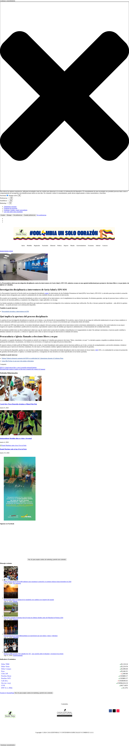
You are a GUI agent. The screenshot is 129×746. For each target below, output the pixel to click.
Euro (3, 671)
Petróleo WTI (6, 678)
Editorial (52, 245)
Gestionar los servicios (10, 208)
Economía (91, 245)
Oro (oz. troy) (6, 683)
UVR (3, 685)
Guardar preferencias (30, 215)
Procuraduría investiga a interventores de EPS (15, 311)
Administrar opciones (10, 206)
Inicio (23, 245)
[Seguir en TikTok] (117, 710)
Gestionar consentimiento (8, 745)
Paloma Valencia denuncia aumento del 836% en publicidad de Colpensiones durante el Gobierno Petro (32, 358)
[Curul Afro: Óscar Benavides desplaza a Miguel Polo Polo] (21, 400)
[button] (64, 96)
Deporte (66, 245)
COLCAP (4, 674)
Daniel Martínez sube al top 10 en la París (13, 449)
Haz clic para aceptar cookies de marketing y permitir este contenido (47, 559)
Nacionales (45, 245)
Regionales (37, 245)
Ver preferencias (17, 215)
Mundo (72, 245)
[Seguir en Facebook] (110, 710)
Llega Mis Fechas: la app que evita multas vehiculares (18, 361)
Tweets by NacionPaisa (26, 693)
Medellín (29, 245)
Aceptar (3, 215)
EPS (96, 350)
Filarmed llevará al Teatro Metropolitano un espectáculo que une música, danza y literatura (31, 636)
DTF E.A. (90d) (6, 688)
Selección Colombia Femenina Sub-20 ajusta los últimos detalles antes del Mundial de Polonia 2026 (33, 617)
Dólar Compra (6, 669)
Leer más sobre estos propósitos (13, 212)
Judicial (98, 245)
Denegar (9, 215)
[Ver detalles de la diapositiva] (20, 520)
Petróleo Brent (6, 676)
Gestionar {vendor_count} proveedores (15, 210)
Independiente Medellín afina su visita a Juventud (16, 438)
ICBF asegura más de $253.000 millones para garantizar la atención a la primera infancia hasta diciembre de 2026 (37, 581)
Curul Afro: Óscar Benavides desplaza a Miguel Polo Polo (18, 404)
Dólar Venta (5, 666)
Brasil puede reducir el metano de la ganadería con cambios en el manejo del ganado (29, 599)
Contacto (105, 245)
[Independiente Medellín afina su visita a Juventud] (21, 435)
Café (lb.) (4, 681)
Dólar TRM (5, 664)
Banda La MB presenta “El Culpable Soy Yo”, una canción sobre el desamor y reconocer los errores (33, 654)
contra (46, 293)
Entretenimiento (81, 245)
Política (59, 245)
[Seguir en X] (114, 710)
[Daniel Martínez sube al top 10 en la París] (13, 445)
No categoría (17, 583)
